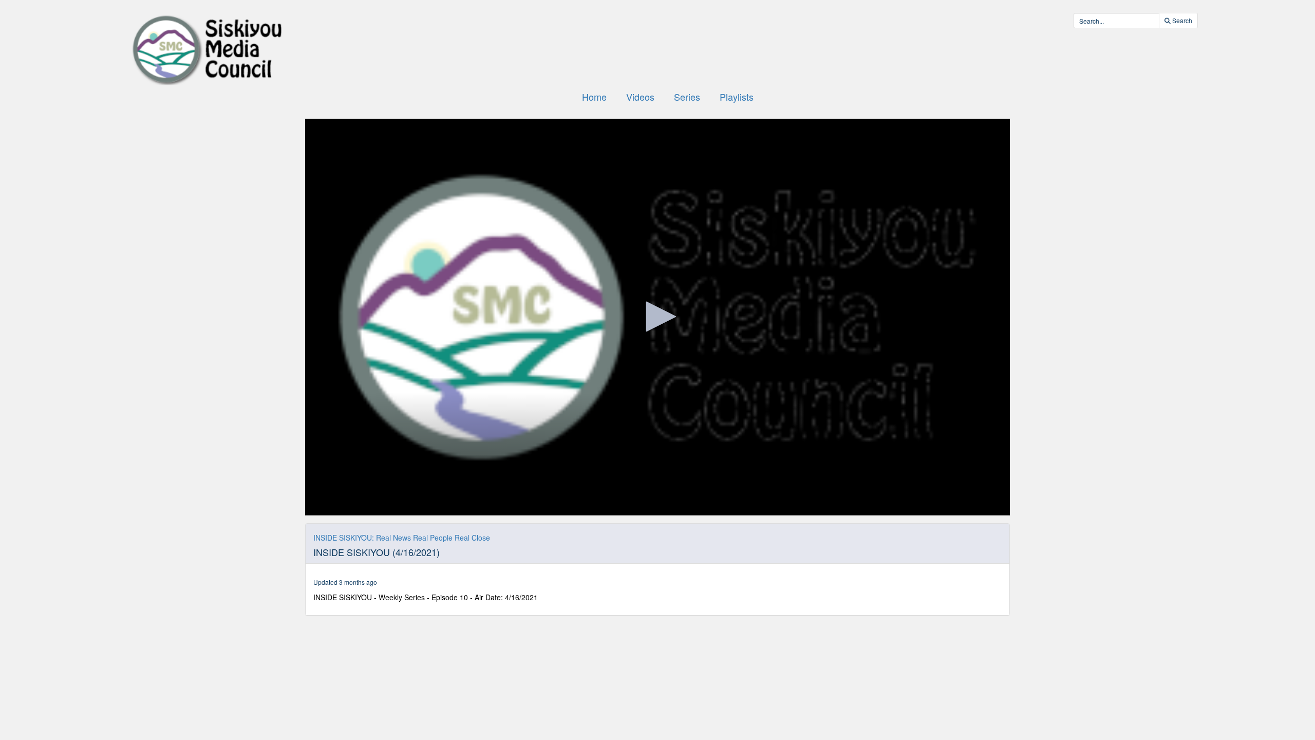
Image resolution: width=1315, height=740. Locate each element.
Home (594, 96)
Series (687, 96)
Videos (640, 96)
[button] (657, 316)
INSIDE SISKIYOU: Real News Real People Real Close (401, 537)
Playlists (737, 96)
